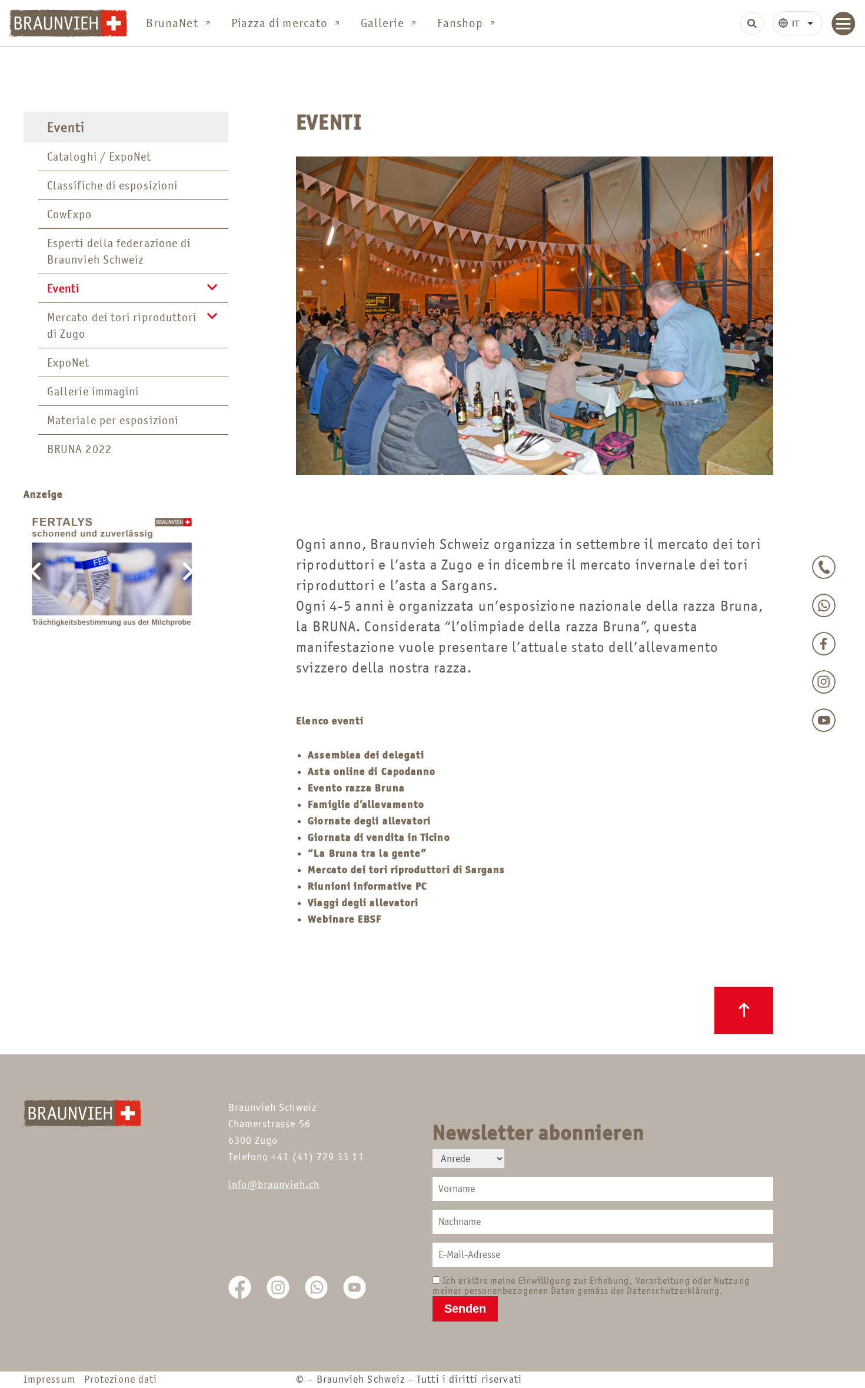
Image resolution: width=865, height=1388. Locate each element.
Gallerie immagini (93, 391)
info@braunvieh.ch (274, 1184)
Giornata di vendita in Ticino (379, 837)
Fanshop (460, 23)
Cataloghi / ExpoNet (99, 156)
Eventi (66, 127)
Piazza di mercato (279, 23)
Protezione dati (120, 1379)
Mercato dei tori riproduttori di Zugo (122, 325)
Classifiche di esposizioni (112, 185)
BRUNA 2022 (79, 449)
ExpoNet (68, 362)
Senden (465, 1308)
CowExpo (69, 214)
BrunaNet (172, 23)
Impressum (52, 1379)
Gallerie (382, 23)
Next (188, 571)
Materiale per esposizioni (112, 420)
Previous (35, 571)
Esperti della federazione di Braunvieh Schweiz (119, 251)
